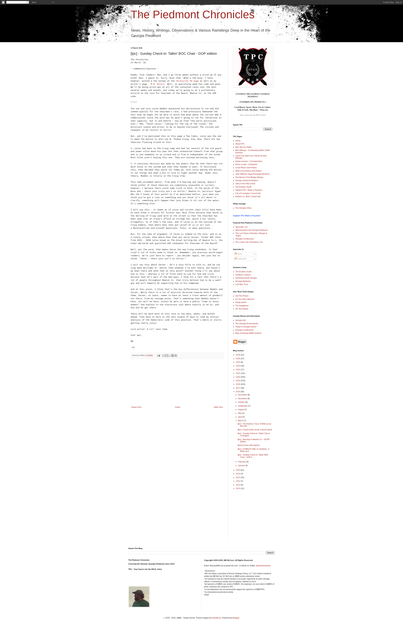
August (241, 409)
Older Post (218, 407)
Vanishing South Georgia (246, 278)
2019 (238, 381)
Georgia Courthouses (244, 239)
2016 (238, 392)
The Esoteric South (243, 187)
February (242, 462)
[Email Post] (158, 355)
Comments (241, 259)
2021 (238, 373)
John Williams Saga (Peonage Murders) (252, 174)
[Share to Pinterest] (175, 355)
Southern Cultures (243, 275)
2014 (238, 474)
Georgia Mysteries (243, 281)
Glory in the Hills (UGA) (245, 184)
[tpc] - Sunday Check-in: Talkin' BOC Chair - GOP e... (253, 456)
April (240, 417)
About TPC (240, 144)
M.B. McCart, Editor (243, 147)
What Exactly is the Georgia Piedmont (251, 230)
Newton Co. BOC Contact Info (248, 196)
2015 (238, 470)
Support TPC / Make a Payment (248, 190)
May (240, 413)
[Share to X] (169, 355)
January (241, 465)
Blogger (236, 618)
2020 (238, 377)
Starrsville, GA (241, 227)
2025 (238, 359)
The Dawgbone (242, 306)
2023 (238, 366)
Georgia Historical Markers (246, 180)
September (243, 406)
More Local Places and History (248, 171)
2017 (238, 388)
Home (177, 407)
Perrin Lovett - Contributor (246, 164)
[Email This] (163, 355)
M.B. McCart (158, 84)
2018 (238, 384)
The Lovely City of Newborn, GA (249, 242)
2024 (238, 362)
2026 (238, 355)
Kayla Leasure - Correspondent (248, 161)
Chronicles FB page (187, 81)
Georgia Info (240, 320)
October (241, 402)
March (241, 420)
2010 (238, 488)
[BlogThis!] (166, 355)
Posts (239, 254)
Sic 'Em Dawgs (241, 309)
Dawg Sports (240, 302)
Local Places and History (246, 167)
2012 (238, 481)
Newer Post (136, 407)
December (242, 395)
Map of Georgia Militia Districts (248, 333)
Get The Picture (242, 296)
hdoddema (216, 618)
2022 (238, 370)
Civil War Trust (241, 284)
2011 (238, 485)
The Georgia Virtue (243, 208)
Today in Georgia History (245, 327)
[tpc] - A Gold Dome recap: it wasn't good (255, 430)
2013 (238, 477)
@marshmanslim (263, 566)
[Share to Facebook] (172, 355)
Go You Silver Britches (244, 299)
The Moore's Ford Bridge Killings (249, 177)
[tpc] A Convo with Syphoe (249, 445)
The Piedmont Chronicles (193, 14)
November (242, 398)
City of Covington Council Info (248, 193)
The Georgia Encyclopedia (246, 323)
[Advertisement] (177, 382)
